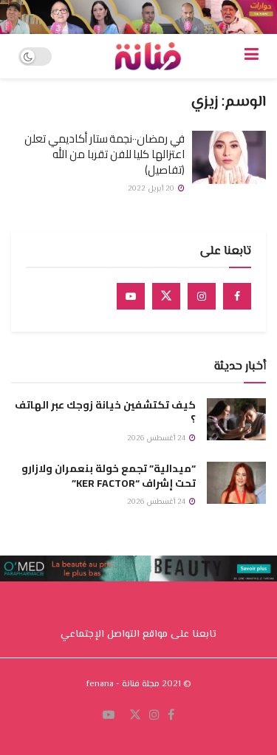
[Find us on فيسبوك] (171, 716)
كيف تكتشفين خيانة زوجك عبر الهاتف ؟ (105, 412)
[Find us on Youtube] (131, 296)
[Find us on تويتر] (135, 716)
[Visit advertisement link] (138, 17)
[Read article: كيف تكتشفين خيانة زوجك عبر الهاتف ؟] (236, 419)
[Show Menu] (251, 56)
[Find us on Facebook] (237, 296)
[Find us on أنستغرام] (154, 716)
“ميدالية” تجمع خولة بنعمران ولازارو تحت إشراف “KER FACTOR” (108, 476)
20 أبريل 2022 (152, 188)
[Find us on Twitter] (166, 296)
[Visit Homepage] (147, 56)
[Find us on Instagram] (202, 296)
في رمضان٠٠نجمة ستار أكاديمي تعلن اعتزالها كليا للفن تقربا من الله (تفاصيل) (104, 154)
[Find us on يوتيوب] (108, 716)
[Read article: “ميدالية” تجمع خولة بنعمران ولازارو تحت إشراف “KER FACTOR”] (236, 483)
